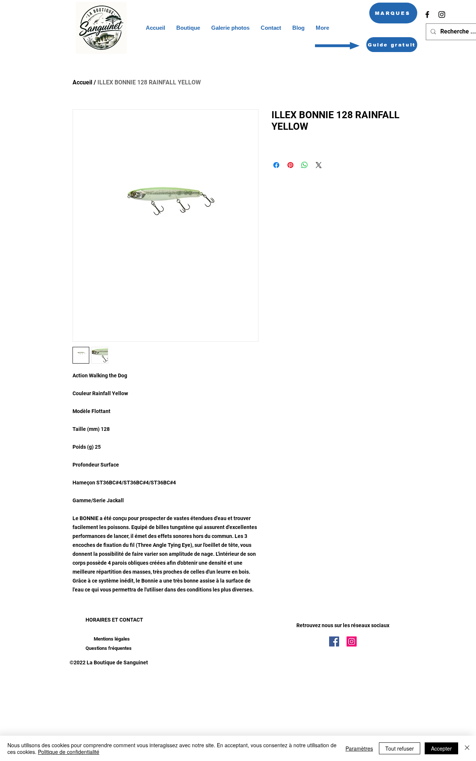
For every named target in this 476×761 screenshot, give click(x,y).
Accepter (441, 748)
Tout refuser (399, 748)
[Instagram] (441, 14)
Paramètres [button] (359, 748)
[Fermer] (467, 748)
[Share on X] (318, 165)
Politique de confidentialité (68, 751)
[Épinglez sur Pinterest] (290, 165)
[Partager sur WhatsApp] (304, 165)
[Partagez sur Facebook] (276, 165)
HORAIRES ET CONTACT (114, 620)
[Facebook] (427, 14)
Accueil (82, 82)
